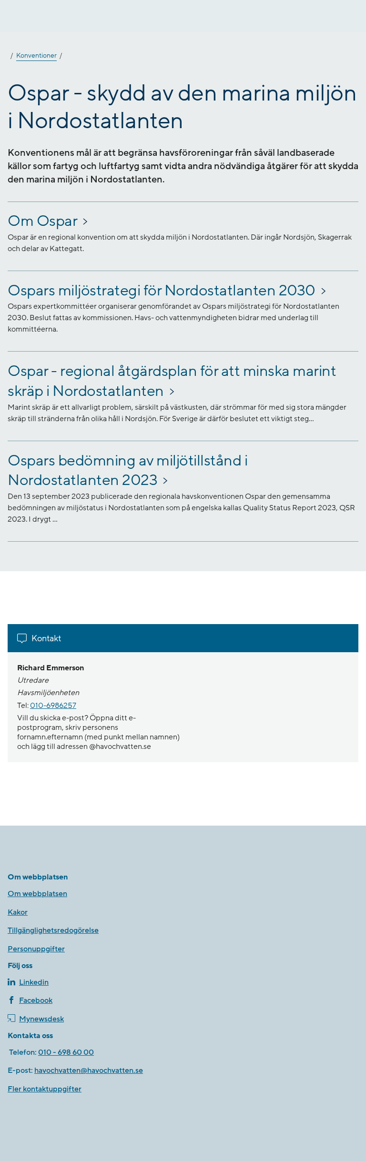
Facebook (35, 1000)
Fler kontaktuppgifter (44, 1089)
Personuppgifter (36, 949)
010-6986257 (53, 705)
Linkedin (34, 982)
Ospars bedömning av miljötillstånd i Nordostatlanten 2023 (127, 471)
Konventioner (36, 55)
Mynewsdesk (41, 1019)
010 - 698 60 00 (66, 1052)
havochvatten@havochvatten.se (88, 1070)
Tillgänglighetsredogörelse (53, 930)
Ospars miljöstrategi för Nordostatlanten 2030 (161, 291)
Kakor (18, 912)
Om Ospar (42, 221)
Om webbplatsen (37, 894)
